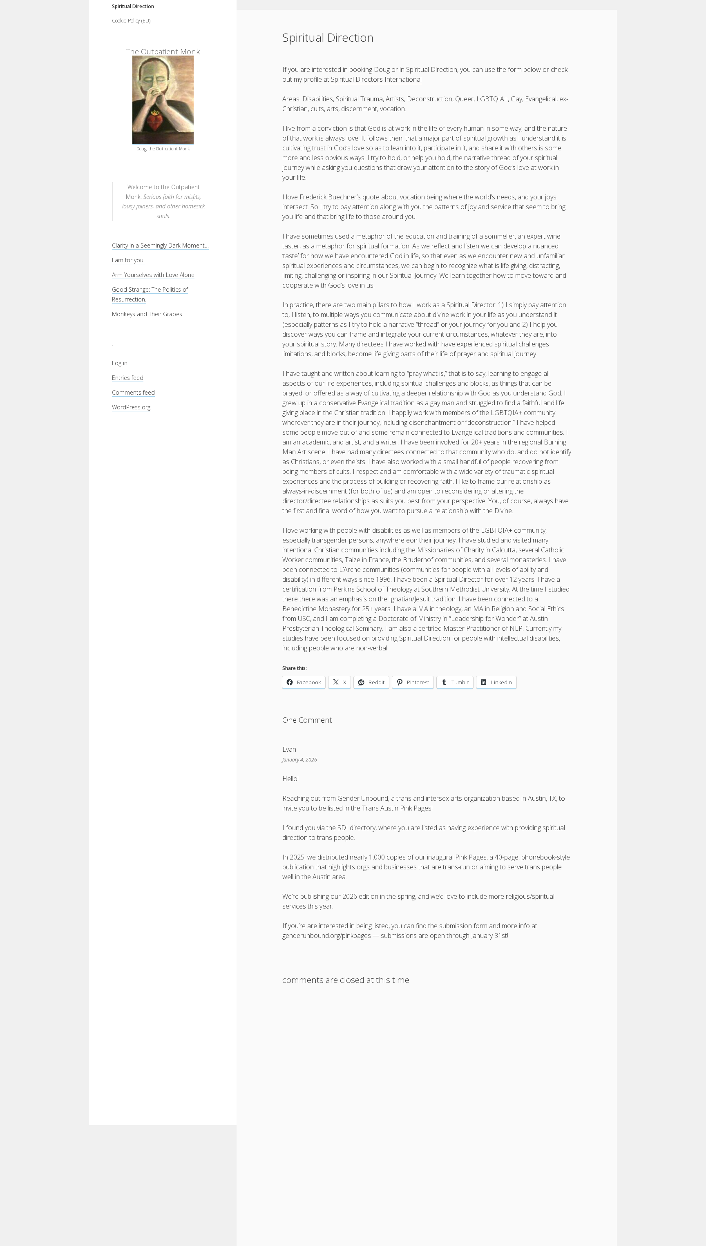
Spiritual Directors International (376, 79)
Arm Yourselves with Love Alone (153, 275)
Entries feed (127, 378)
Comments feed (133, 392)
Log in (119, 363)
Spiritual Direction (133, 6)
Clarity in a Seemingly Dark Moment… (160, 245)
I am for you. (128, 260)
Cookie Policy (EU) (131, 20)
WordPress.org (131, 407)
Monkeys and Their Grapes (147, 314)
